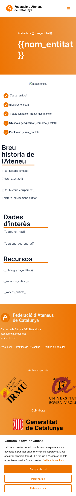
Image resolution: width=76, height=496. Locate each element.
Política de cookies (53, 460)
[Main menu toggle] (68, 8)
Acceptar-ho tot (38, 469)
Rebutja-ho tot (38, 488)
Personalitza (38, 478)
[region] (38, 465)
